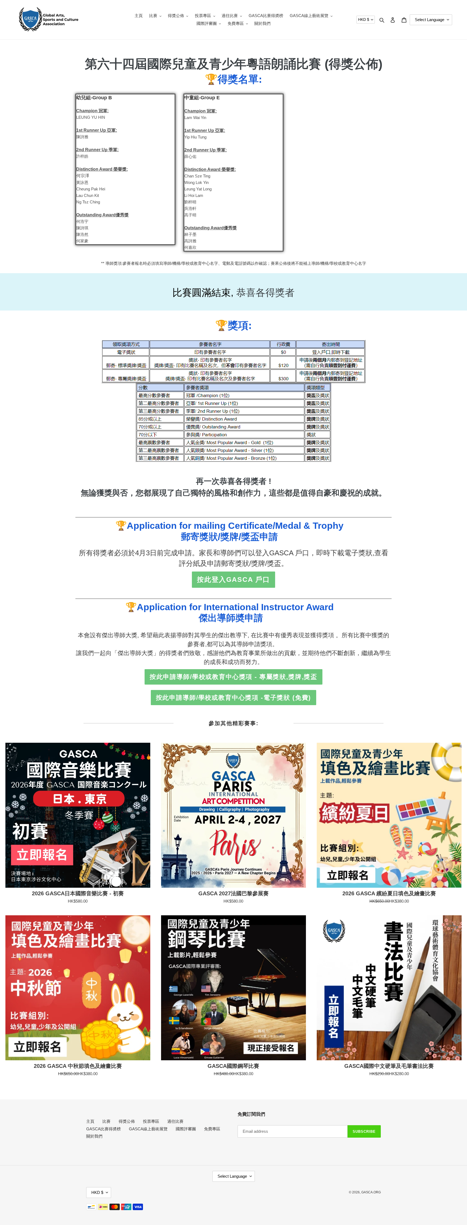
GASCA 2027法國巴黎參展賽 (233, 893)
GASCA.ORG (371, 1192)
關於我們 (94, 1136)
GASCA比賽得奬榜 (103, 1129)
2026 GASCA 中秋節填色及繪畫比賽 (78, 1066)
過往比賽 (175, 1121)
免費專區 (212, 1129)
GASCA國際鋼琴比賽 (233, 1066)
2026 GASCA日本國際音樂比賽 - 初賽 (78, 893)
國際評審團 (186, 1129)
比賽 (106, 1121)
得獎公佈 (127, 1121)
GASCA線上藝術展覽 (148, 1129)
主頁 (90, 1121)
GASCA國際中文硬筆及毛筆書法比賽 (389, 1066)
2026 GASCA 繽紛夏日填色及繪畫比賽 (389, 893)
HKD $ (363, 19)
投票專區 (151, 1121)
